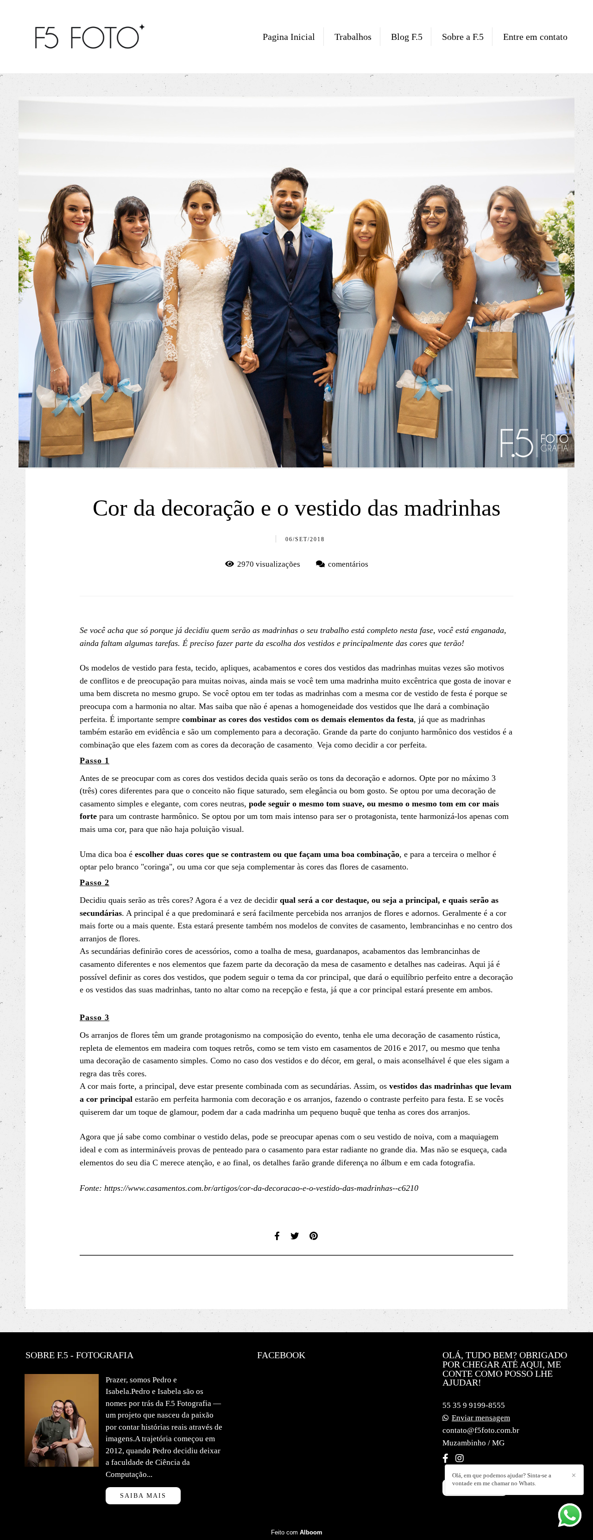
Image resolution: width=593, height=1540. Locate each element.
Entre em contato (535, 37)
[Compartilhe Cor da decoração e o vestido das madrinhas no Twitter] (295, 1236)
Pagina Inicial (289, 37)
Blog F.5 (407, 37)
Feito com (296, 1532)
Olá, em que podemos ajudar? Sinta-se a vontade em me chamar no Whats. (501, 1479)
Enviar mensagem (481, 1418)
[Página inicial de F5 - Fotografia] (90, 36)
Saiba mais (143, 1495)
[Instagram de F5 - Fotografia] (459, 1458)
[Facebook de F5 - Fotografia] (445, 1458)
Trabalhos (353, 37)
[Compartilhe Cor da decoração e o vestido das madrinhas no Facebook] (277, 1236)
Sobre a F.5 (463, 37)
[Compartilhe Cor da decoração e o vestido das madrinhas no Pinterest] (314, 1236)
